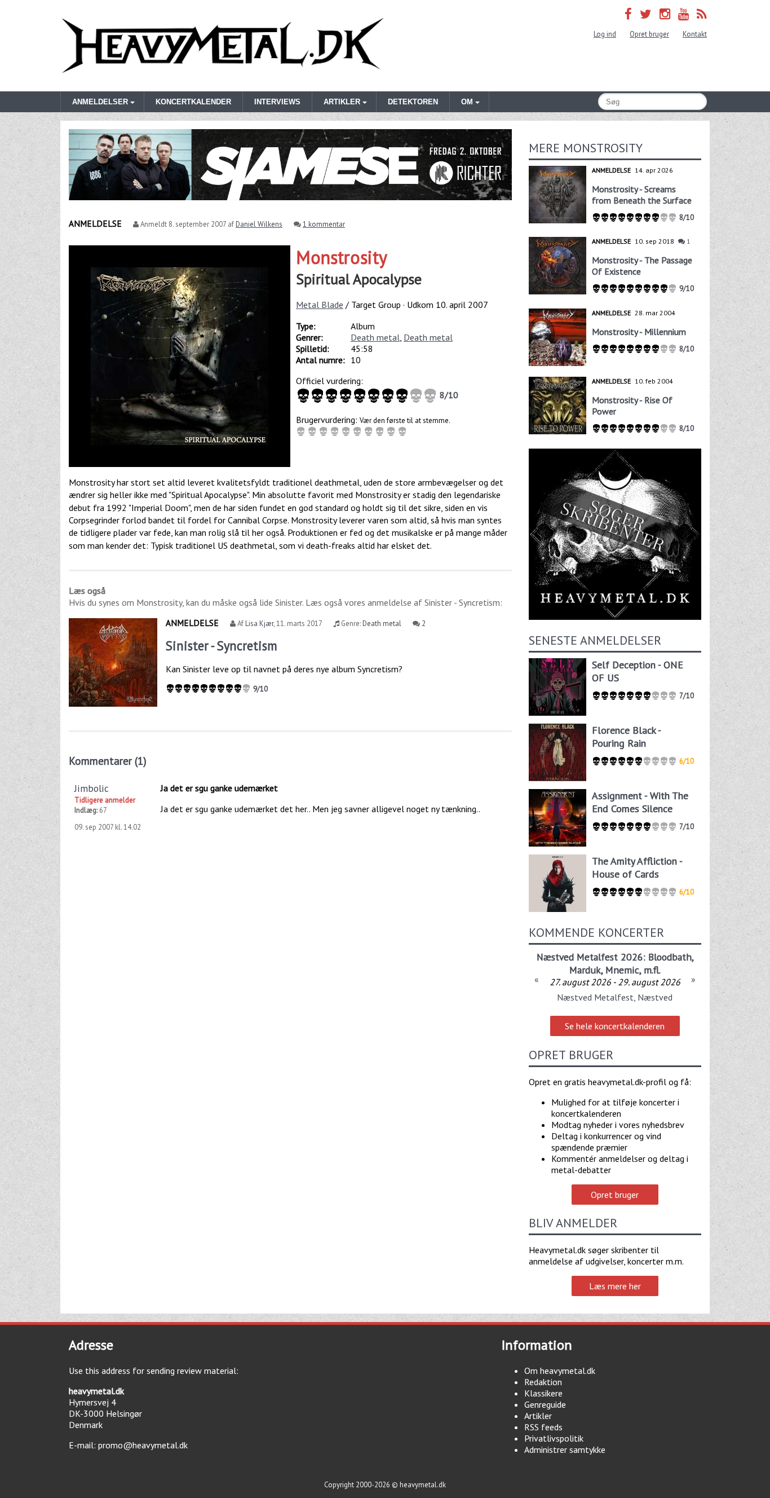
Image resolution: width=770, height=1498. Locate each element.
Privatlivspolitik (553, 1438)
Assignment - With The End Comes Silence (640, 802)
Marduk (585, 969)
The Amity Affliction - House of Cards (637, 867)
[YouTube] (683, 14)
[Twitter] (646, 14)
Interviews (277, 102)
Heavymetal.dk (222, 45)
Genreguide (545, 1404)
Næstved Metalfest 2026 (590, 956)
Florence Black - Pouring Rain (626, 737)
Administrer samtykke (564, 1449)
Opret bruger (649, 34)
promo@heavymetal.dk (143, 1445)
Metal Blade (319, 304)
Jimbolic (91, 788)
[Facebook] (628, 14)
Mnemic (622, 969)
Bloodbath (670, 956)
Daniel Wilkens (259, 224)
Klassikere (543, 1393)
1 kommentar (324, 224)
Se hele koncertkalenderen (615, 1026)
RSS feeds (543, 1427)
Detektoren (413, 102)
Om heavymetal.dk (559, 1370)
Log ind (605, 34)
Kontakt (695, 34)
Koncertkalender (193, 102)
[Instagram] (665, 14)
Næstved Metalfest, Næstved (614, 997)
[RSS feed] (702, 14)
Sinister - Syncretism (221, 645)
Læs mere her (615, 1286)
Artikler (538, 1415)
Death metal (375, 337)
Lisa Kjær (259, 623)
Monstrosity (341, 257)
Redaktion (543, 1381)
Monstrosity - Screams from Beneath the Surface (642, 194)
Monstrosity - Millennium (639, 331)
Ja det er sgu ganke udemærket (219, 788)
